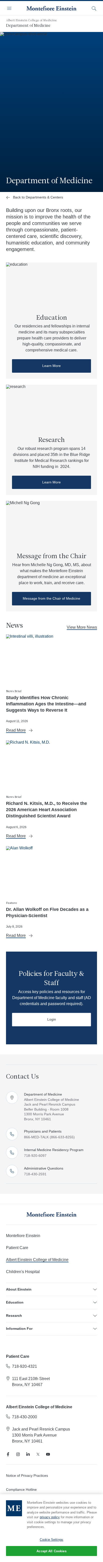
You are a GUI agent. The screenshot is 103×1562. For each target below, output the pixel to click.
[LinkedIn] (28, 1454)
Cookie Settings (51, 1540)
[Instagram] (18, 1454)
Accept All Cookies (51, 1551)
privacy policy (50, 1517)
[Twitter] (38, 1454)
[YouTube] (48, 1454)
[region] (51, 1528)
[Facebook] (8, 1454)
